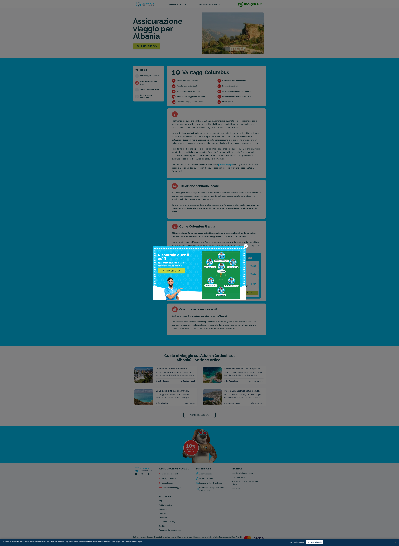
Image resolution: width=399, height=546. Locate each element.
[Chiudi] (395, 542)
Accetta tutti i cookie (314, 542)
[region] (199, 542)
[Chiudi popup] (246, 246)
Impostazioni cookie (297, 542)
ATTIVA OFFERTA (171, 271)
